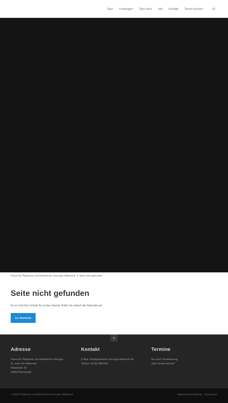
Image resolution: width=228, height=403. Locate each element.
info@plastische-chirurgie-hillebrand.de (112, 359)
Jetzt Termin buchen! (163, 363)
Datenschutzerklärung (189, 394)
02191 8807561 (99, 363)
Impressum (211, 394)
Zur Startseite (23, 318)
